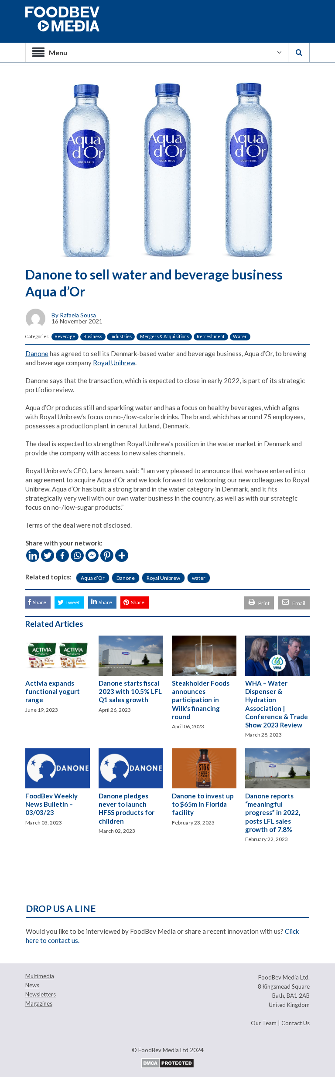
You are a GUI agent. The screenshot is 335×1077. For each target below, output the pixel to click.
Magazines (38, 1003)
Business (92, 336)
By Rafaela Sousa (73, 315)
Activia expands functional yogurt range (52, 691)
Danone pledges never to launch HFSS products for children (126, 808)
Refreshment (211, 336)
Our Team (264, 1023)
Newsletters (40, 994)
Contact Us (295, 1023)
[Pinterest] (106, 555)
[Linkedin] (32, 555)
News (32, 985)
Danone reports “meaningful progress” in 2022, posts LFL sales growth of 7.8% (272, 812)
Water (240, 336)
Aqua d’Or (93, 578)
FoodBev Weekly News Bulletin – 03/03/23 (51, 804)
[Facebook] (62, 555)
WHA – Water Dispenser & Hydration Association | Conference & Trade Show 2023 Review (276, 704)
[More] (121, 555)
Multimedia (39, 976)
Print (264, 603)
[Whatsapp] (77, 555)
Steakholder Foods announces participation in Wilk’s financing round (200, 699)
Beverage (65, 336)
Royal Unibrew (114, 363)
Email (298, 603)
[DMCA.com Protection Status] (167, 1062)
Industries (121, 336)
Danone (125, 578)
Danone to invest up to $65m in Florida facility (203, 804)
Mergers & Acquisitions (164, 336)
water (198, 578)
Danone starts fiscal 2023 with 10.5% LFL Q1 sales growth (130, 691)
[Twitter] (47, 555)
